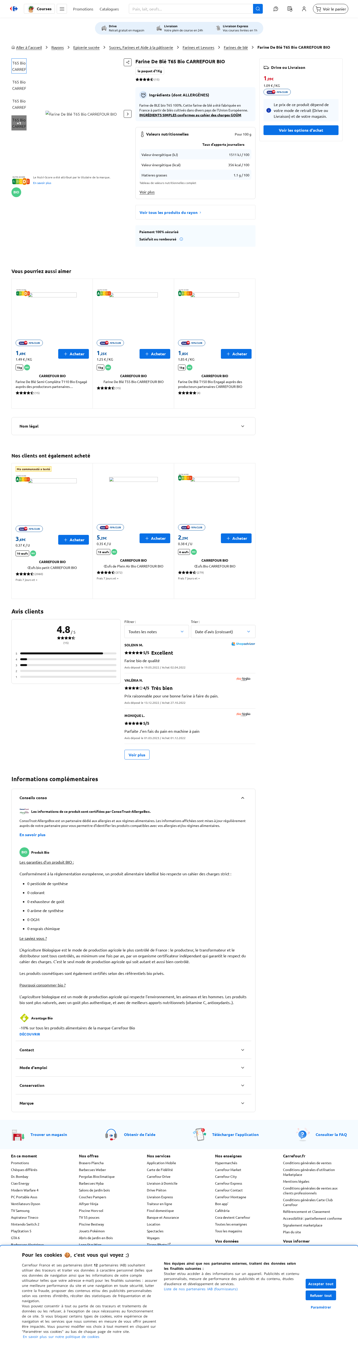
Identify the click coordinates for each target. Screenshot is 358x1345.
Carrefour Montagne (230, 1197)
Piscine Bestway (91, 1224)
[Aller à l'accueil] (14, 9)
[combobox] (196, 9)
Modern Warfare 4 (24, 1190)
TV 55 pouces (89, 1217)
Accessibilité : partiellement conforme (312, 1218)
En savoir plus (42, 183)
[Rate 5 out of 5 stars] (152, 79)
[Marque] (242, 1103)
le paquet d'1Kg (150, 71)
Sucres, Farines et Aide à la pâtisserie (141, 47)
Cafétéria (222, 1210)
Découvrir (29, 1034)
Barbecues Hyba (91, 1183)
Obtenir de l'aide (139, 1134)
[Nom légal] (242, 426)
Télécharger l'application (235, 1134)
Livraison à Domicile (162, 1183)
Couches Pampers (92, 1197)
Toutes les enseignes (231, 1224)
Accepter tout (321, 1283)
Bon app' (221, 1203)
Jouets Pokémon (92, 1231)
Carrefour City (226, 1176)
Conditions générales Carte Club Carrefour (308, 1202)
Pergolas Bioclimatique (97, 1176)
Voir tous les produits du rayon (169, 212)
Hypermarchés (226, 1163)
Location (153, 1224)
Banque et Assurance (163, 1217)
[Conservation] (242, 1085)
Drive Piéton (156, 1190)
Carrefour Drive (158, 1176)
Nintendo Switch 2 (25, 1224)
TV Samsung (20, 1210)
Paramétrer (321, 1307)
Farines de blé (236, 47)
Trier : (195, 621)
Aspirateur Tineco (24, 1217)
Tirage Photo (157, 1244)
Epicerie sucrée (86, 47)
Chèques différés (24, 1169)
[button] (62, 9)
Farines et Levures (198, 47)
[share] (128, 62)
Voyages (153, 1237)
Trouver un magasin (48, 1134)
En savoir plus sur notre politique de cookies (61, 1336)
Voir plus (147, 191)
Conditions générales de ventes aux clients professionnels (310, 1190)
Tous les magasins (228, 1231)
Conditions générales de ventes (307, 1163)
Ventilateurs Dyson (25, 1203)
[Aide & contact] (276, 9)
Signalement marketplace (302, 1225)
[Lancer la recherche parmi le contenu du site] (258, 8)
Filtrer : (130, 621)
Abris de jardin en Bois (96, 1237)
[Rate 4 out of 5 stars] (148, 79)
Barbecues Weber (92, 1169)
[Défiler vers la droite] (128, 114)
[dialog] (179, 1295)
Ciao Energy (20, 1183)
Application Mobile (161, 1163)
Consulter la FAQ (331, 1134)
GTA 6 (15, 1237)
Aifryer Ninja (88, 1203)
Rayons (57, 47)
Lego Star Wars (90, 1244)
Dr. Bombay (19, 1176)
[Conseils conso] (242, 798)
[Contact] (242, 1050)
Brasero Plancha (91, 1163)
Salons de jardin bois (94, 1190)
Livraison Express (160, 1197)
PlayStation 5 (21, 1231)
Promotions (20, 1163)
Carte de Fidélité (160, 1169)
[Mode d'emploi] (242, 1067)
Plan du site (292, 1232)
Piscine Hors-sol (91, 1210)
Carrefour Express (228, 1183)
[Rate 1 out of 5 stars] (137, 79)
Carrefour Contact (229, 1190)
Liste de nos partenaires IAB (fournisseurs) (200, 1289)
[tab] (19, 65)
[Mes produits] (290, 9)
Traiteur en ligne (159, 1203)
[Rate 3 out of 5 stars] (144, 79)
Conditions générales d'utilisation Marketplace (309, 1172)
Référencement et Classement (306, 1211)
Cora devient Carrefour (232, 1217)
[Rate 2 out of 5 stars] (141, 79)
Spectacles (155, 1231)
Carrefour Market (228, 1169)
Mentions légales (296, 1181)
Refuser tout (321, 1295)
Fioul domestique (160, 1210)
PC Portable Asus (24, 1197)
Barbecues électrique (27, 1244)
